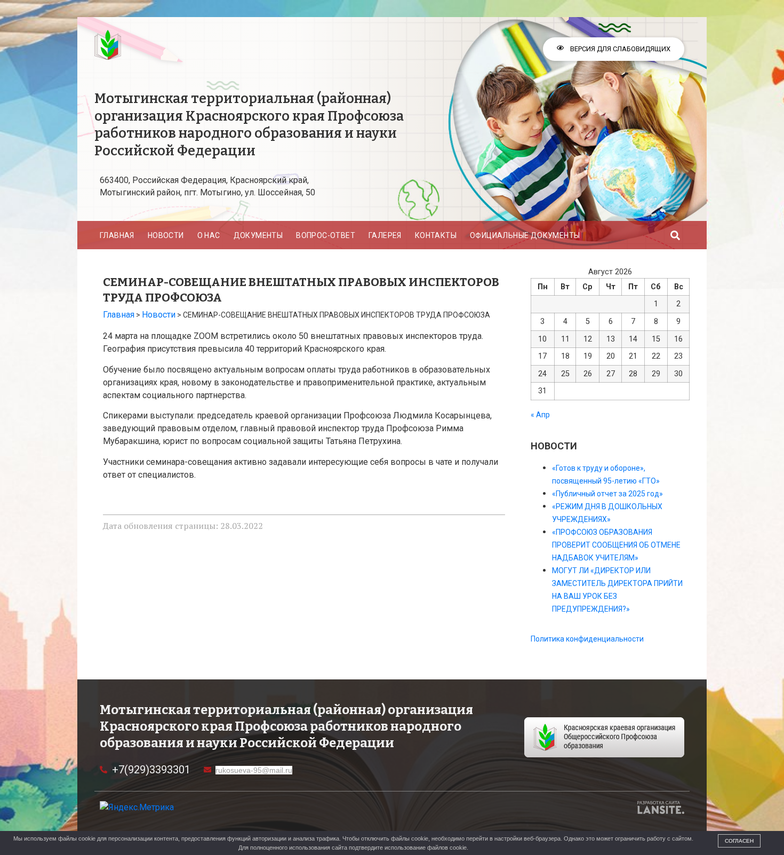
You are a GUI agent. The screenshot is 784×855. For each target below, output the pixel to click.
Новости (166, 235)
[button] (675, 235)
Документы (258, 235)
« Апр (540, 414)
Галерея (385, 235)
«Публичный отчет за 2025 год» (607, 493)
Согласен (739, 841)
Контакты (436, 235)
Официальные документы (525, 235)
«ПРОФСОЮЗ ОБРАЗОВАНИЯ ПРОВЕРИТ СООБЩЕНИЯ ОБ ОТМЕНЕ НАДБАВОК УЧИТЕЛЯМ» (616, 545)
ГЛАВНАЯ (117, 235)
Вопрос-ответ (325, 235)
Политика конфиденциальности (587, 639)
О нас (208, 235)
